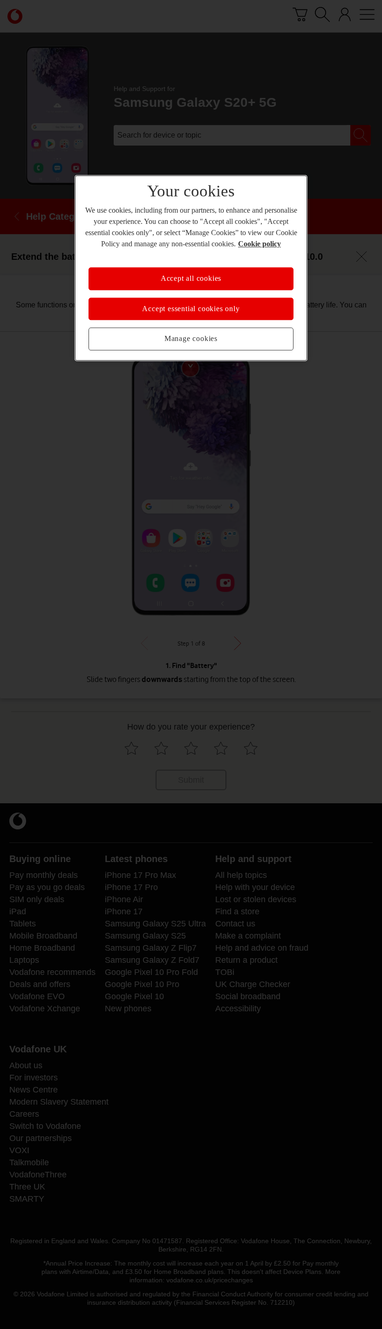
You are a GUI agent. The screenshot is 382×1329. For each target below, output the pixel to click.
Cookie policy (242, 244)
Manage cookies (191, 338)
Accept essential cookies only (191, 309)
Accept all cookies (191, 279)
